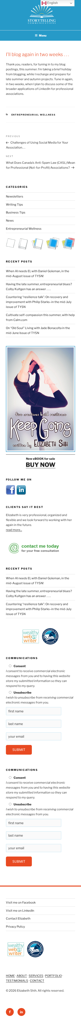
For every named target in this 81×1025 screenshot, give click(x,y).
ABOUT (22, 976)
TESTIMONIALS (17, 981)
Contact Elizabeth (18, 918)
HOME (10, 976)
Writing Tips (14, 204)
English (52, 3)
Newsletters (14, 196)
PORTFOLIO (53, 976)
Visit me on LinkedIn (20, 910)
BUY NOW (40, 464)
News (10, 220)
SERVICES (36, 976)
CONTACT (37, 981)
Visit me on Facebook (21, 902)
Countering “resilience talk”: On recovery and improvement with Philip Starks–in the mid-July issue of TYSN (39, 302)
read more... (14, 530)
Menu (42, 35)
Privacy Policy (15, 926)
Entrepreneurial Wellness (33, 114)
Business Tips (15, 212)
